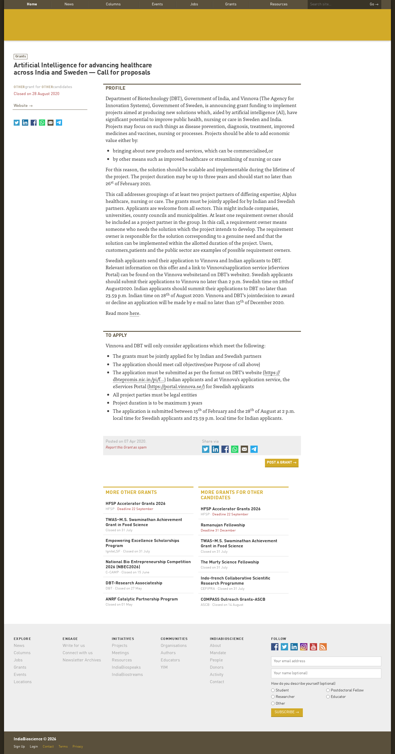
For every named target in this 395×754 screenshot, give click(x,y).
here (134, 313)
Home (32, 4)
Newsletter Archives (82, 660)
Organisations (174, 646)
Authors (168, 653)
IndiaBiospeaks (126, 667)
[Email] (50, 122)
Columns (113, 4)
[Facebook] (34, 122)
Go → (374, 4)
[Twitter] (17, 122)
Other (19, 87)
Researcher (285, 697)
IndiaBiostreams (127, 675)
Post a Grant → (282, 462)
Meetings (120, 653)
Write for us (74, 646)
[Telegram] (59, 122)
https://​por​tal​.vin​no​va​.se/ (176, 386)
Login (34, 746)
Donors (217, 667)
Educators (170, 660)
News (69, 4)
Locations (23, 682)
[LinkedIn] (25, 122)
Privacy (78, 746)
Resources (279, 4)
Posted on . (126, 442)
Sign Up (19, 746)
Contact (217, 682)
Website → (23, 106)
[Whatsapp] (42, 122)
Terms (63, 746)
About (215, 646)
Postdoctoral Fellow (347, 690)
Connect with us (78, 653)
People (216, 660)
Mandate (218, 653)
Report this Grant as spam (126, 447)
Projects (119, 646)
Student (282, 690)
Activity (216, 675)
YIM (164, 667)
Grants (230, 4)
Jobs (194, 4)
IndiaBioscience (197, 25)
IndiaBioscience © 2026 (35, 739)
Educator (338, 697)
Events (157, 4)
